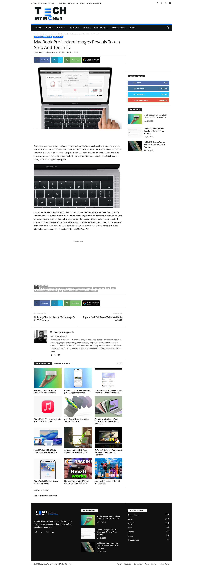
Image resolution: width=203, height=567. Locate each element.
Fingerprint (70, 288)
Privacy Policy (164, 564)
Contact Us (73, 3)
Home (39, 27)
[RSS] (161, 3)
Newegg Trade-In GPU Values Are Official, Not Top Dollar (76, 482)
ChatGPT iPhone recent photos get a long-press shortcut (77, 391)
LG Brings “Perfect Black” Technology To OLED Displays (54, 318)
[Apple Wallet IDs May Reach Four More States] (48, 468)
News (130, 519)
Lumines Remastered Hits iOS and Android (107, 482)
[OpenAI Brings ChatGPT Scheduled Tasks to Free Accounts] (135, 132)
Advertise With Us (94, 3)
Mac (113, 288)
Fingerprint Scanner (84, 288)
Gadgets (61, 27)
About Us (62, 3)
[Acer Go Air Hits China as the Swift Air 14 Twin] (78, 406)
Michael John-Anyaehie (45, 52)
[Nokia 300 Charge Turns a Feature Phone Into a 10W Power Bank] (135, 146)
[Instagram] (55, 355)
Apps (130, 528)
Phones (131, 532)
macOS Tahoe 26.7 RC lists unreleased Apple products (45, 451)
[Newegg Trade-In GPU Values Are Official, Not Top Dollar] (78, 468)
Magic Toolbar (52, 291)
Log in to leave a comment (45, 496)
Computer (50, 288)
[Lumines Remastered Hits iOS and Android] (108, 468)
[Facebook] (157, 3)
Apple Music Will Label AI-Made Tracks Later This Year (47, 420)
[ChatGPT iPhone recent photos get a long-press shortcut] (78, 378)
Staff (82, 3)
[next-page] (121, 363)
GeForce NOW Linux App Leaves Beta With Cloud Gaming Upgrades (108, 452)
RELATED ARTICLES (43, 363)
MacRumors (43, 286)
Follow (164, 88)
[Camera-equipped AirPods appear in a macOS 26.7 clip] (78, 437)
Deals (132, 27)
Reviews (74, 27)
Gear (95, 288)
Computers (52, 34)
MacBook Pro (40, 291)
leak (108, 288)
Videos (86, 27)
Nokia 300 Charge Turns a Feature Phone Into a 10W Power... (155, 144)
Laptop (101, 288)
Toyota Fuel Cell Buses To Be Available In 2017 (102, 318)
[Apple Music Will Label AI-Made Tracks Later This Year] (48, 406)
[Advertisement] (122, 13)
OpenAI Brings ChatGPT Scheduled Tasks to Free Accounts (154, 131)
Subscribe (163, 100)
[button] (168, 28)
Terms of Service (150, 564)
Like (165, 83)
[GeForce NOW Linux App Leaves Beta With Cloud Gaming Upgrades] (108, 437)
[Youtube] (170, 3)
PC (60, 291)
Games (49, 27)
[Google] (91, 60)
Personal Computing (71, 291)
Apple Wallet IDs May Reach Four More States (46, 482)
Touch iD (94, 291)
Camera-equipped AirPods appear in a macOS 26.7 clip (76, 451)
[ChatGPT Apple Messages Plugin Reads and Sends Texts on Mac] (108, 378)
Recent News (58, 37)
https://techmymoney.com (58, 336)
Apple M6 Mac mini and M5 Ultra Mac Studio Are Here (45, 391)
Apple (43, 288)
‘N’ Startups (118, 27)
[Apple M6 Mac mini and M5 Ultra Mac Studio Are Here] (48, 378)
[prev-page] (117, 363)
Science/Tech (101, 27)
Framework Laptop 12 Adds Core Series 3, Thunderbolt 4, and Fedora (107, 421)
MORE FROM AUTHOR (62, 363)
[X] (165, 3)
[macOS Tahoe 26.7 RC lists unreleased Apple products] (48, 437)
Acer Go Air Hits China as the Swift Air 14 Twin (76, 420)
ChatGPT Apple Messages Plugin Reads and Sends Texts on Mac (108, 391)
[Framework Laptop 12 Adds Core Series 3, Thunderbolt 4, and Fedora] (108, 406)
